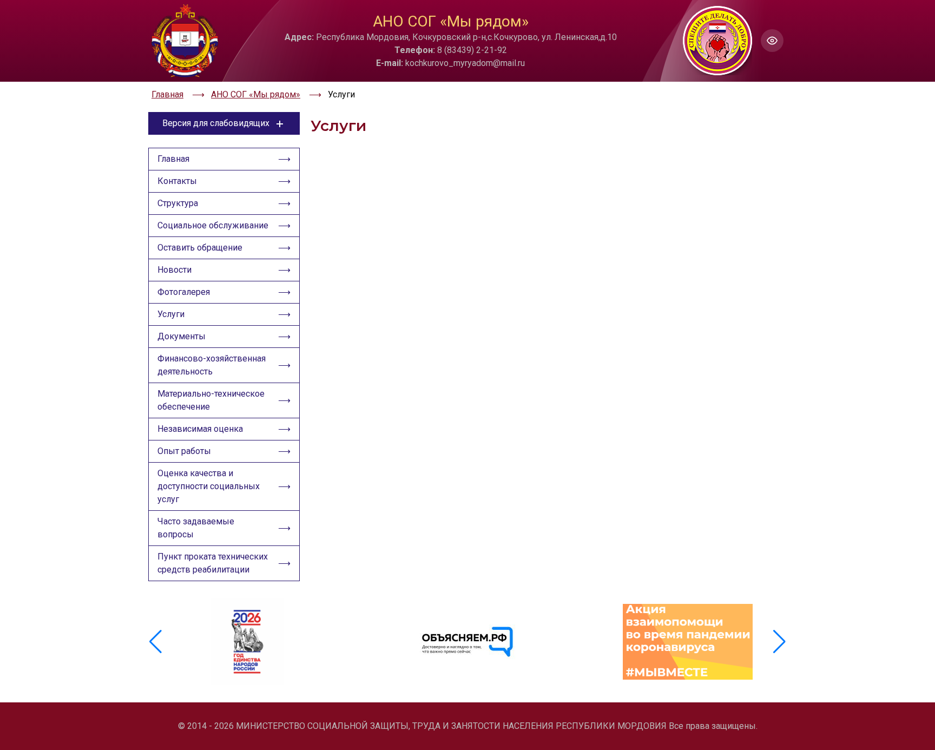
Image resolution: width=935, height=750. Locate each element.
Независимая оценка (200, 429)
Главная (173, 159)
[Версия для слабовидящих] (772, 40)
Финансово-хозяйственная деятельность (211, 365)
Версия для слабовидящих (215, 123)
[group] (247, 641)
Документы (181, 336)
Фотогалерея (183, 292)
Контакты (177, 181)
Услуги (171, 314)
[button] (779, 642)
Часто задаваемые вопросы (195, 528)
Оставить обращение (199, 247)
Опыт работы (184, 451)
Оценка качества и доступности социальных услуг (208, 486)
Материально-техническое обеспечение (211, 400)
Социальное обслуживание (212, 225)
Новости (174, 270)
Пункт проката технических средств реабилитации (212, 563)
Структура (177, 203)
